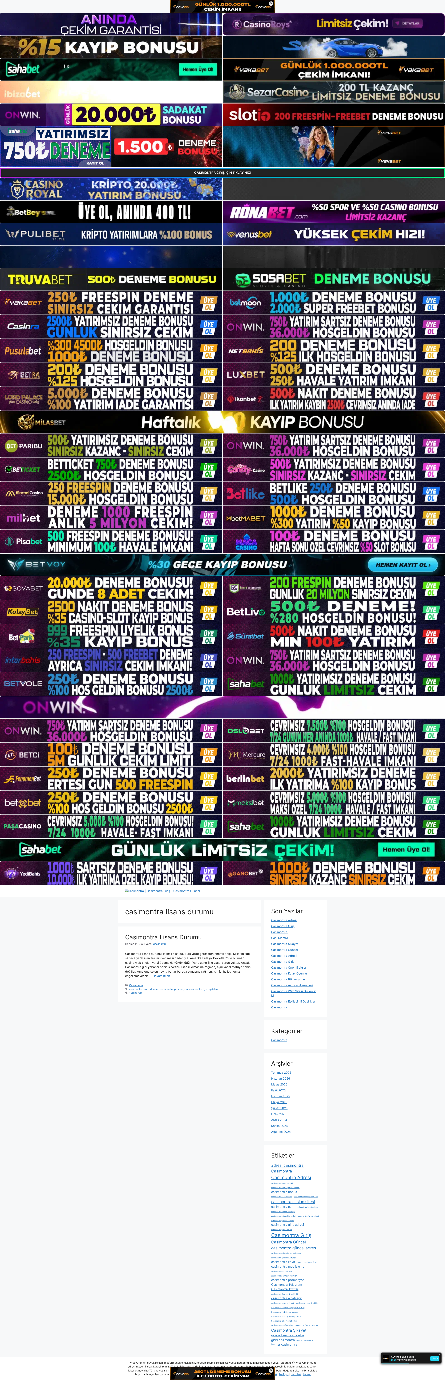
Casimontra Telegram (286, 1284)
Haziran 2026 (280, 1078)
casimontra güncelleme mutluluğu (286, 1253)
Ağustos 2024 (281, 1132)
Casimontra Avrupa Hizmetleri (292, 985)
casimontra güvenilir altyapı (283, 1258)
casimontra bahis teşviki (282, 1183)
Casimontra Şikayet (284, 944)
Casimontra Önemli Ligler (288, 967)
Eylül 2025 (278, 1090)
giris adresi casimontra (287, 1335)
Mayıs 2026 (279, 1084)
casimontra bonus (284, 1192)
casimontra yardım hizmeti (282, 1303)
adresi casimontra (287, 1165)
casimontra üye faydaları (203, 989)
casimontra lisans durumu (144, 989)
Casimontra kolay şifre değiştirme (286, 1316)
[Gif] (222, 422)
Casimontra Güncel (284, 950)
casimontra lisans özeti (307, 1262)
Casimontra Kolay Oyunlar (289, 973)
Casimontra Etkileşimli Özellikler (293, 1001)
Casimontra (136, 985)
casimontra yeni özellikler (307, 1303)
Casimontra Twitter (284, 1289)
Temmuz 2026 (281, 1072)
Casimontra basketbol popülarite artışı (288, 1307)
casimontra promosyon (174, 989)
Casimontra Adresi (284, 920)
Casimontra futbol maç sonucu (284, 1312)
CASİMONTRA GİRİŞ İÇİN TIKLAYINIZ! (222, 172)
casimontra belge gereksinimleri (285, 1188)
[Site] (111, 303)
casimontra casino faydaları (306, 1197)
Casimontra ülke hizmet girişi (284, 1321)
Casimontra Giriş (282, 926)
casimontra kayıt (283, 1262)
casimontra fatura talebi (308, 1216)
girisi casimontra (283, 1340)
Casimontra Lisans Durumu (163, 937)
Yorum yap (135, 992)
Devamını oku (162, 976)
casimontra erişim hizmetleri (283, 1216)
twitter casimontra (284, 1344)
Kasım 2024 (279, 1126)
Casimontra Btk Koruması (288, 979)
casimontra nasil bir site (281, 1271)
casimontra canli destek (281, 1197)
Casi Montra (279, 938)
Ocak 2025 (278, 1114)
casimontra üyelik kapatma (306, 1325)
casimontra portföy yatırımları (284, 1276)
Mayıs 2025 (279, 1102)
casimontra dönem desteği (283, 1212)
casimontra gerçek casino (282, 1220)
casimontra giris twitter (281, 1229)
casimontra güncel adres (293, 1248)
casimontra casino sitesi (293, 1201)
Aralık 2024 (279, 1120)
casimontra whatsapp (286, 1298)
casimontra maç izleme (287, 1266)
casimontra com (282, 1206)
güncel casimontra (305, 1340)
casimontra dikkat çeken (307, 1207)
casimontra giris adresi (287, 1224)
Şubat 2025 (279, 1108)
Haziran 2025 (280, 1096)
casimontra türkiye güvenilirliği (284, 1294)
